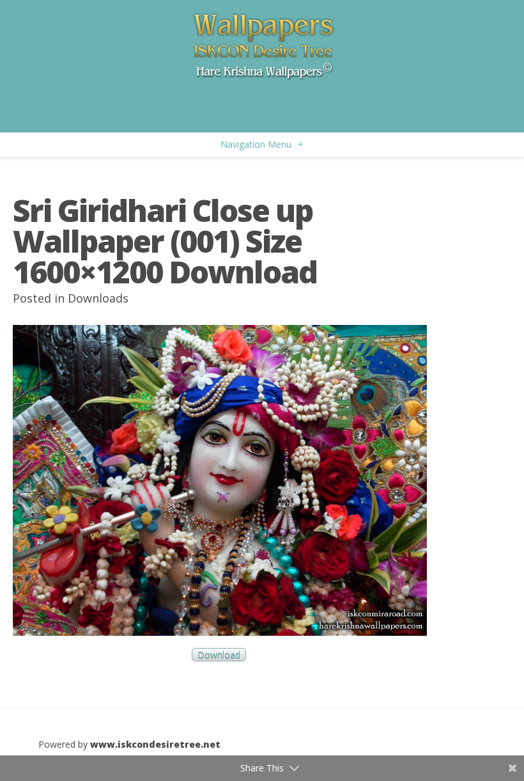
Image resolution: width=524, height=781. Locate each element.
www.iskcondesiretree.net (155, 744)
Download (218, 655)
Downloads (98, 298)
